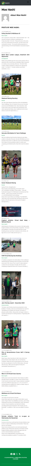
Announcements (5, 305)
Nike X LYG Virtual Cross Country (11, 374)
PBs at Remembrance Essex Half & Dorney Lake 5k (15, 353)
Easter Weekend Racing (9, 183)
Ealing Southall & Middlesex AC (11, 33)
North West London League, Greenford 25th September (15, 55)
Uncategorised (5, 58)
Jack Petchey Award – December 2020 (13, 303)
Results (3, 100)
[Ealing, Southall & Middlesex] (6, 3)
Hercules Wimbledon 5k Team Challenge (14, 133)
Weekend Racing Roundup (10, 98)
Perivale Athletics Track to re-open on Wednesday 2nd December (15, 417)
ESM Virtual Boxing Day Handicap (12, 256)
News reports (4, 35)
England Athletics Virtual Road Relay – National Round (15, 221)
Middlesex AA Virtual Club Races (11, 393)
